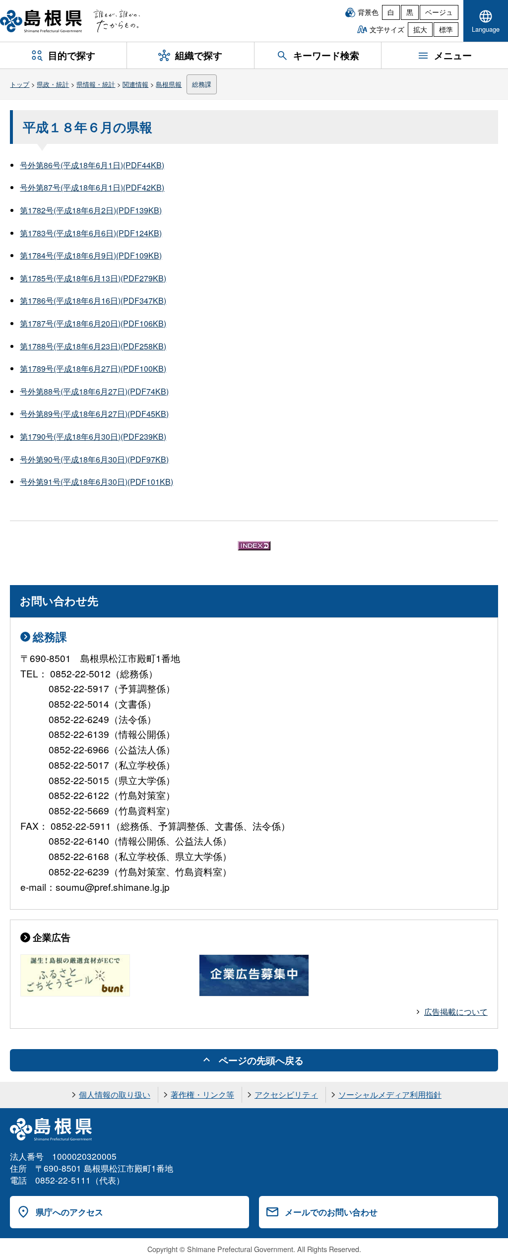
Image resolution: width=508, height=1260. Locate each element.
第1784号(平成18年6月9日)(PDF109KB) (91, 255)
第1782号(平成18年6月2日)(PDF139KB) (91, 210)
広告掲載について (456, 1011)
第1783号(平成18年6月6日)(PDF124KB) (91, 233)
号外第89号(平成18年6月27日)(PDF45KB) (94, 413)
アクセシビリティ (286, 1094)
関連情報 (135, 84)
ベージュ (439, 12)
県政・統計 (53, 84)
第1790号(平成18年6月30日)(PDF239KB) (93, 436)
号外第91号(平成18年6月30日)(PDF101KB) (96, 481)
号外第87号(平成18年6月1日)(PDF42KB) (92, 187)
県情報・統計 (95, 84)
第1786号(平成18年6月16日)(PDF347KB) (93, 300)
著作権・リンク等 (202, 1094)
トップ (19, 84)
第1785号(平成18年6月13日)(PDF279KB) (93, 278)
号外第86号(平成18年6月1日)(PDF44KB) (92, 165)
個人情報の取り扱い (114, 1094)
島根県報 (169, 84)
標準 (446, 29)
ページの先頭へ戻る (261, 1060)
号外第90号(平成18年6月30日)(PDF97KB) (94, 459)
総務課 (201, 84)
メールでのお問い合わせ (331, 1212)
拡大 (420, 29)
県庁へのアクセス (69, 1212)
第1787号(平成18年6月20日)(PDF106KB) (93, 323)
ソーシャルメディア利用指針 (390, 1094)
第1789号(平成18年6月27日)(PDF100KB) (93, 368)
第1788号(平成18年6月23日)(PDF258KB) (93, 346)
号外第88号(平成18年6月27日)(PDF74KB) (94, 391)
